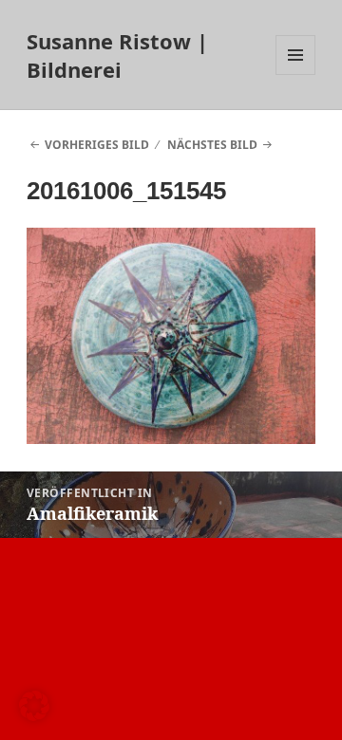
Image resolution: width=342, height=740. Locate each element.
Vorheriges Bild (97, 145)
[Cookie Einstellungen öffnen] (34, 716)
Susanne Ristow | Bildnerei (117, 55)
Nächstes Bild (212, 145)
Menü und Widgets (295, 74)
